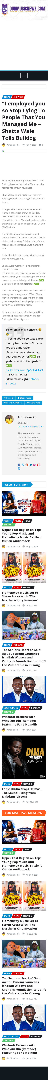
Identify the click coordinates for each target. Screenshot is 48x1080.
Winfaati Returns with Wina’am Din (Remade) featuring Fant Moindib (19, 720)
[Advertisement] (24, 45)
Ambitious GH (13, 144)
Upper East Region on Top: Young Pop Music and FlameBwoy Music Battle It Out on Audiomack (22, 535)
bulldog (9, 398)
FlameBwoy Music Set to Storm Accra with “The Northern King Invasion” (20, 596)
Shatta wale (34, 402)
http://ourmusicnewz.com (30, 426)
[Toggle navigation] (24, 75)
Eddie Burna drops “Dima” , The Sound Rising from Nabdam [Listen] (22, 792)
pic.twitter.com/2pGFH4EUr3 (24, 370)
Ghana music (25, 398)
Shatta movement (14, 402)
